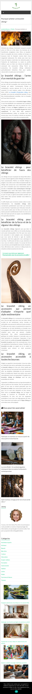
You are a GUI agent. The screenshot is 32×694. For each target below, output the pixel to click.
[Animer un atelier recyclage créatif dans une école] (16, 653)
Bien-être (4, 551)
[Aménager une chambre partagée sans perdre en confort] (16, 612)
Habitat (3, 568)
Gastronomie (5, 565)
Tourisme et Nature (6, 577)
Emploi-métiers (5, 560)
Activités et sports (6, 542)
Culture (3, 554)
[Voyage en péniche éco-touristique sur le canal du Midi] (16, 593)
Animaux (3, 545)
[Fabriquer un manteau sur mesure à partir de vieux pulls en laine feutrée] (12, 412)
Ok (16, 691)
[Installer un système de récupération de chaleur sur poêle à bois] (16, 672)
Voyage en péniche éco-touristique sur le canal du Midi (15, 602)
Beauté (3, 548)
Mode (12, 29)
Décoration (4, 557)
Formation (4, 563)
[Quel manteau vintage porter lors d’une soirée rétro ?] (12, 475)
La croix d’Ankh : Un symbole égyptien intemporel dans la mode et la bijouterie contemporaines (13, 469)
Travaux (3, 580)
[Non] (30, 688)
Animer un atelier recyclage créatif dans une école (14, 662)
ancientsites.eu (5, 29)
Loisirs (3, 571)
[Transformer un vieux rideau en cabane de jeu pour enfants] (16, 631)
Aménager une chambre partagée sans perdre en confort (15, 622)
